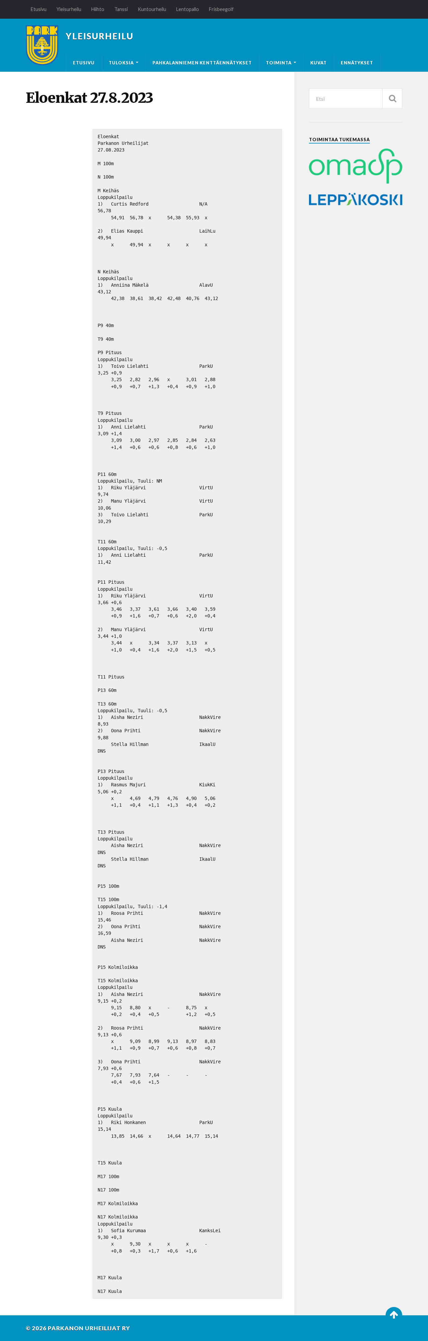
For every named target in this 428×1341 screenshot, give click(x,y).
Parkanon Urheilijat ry (89, 1328)
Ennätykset (357, 62)
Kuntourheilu (152, 9)
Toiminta (279, 62)
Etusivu (38, 9)
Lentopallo (187, 9)
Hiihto (97, 9)
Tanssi (121, 9)
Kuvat (318, 62)
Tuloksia (121, 62)
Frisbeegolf (221, 9)
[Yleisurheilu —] (42, 45)
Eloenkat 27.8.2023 (89, 98)
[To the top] (394, 1315)
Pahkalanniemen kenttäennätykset (202, 62)
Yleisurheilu (69, 9)
